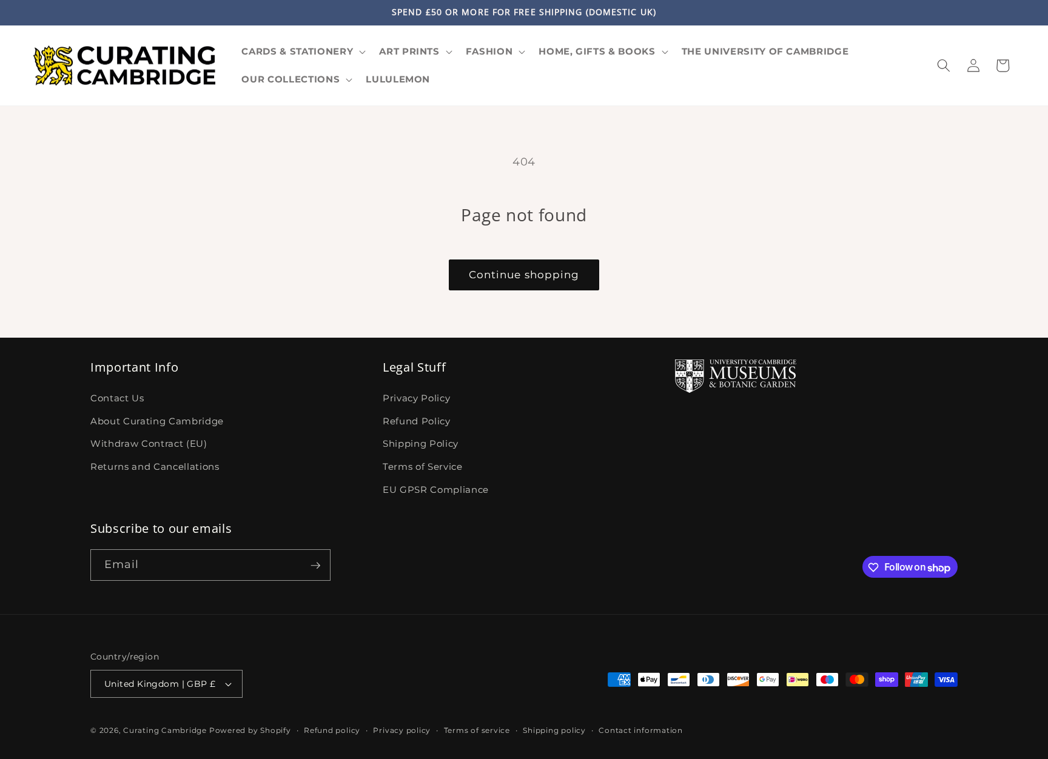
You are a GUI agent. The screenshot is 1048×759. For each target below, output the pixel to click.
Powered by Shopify (250, 730)
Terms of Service (423, 466)
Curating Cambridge (165, 730)
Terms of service (477, 730)
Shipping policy (554, 730)
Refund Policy (417, 420)
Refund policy (332, 730)
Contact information (641, 730)
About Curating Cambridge (157, 420)
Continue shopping (524, 275)
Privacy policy (402, 730)
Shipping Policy (420, 443)
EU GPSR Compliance (436, 489)
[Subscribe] (315, 565)
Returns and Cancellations (155, 466)
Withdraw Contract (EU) (148, 443)
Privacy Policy (416, 398)
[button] (302, 51)
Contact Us (117, 398)
